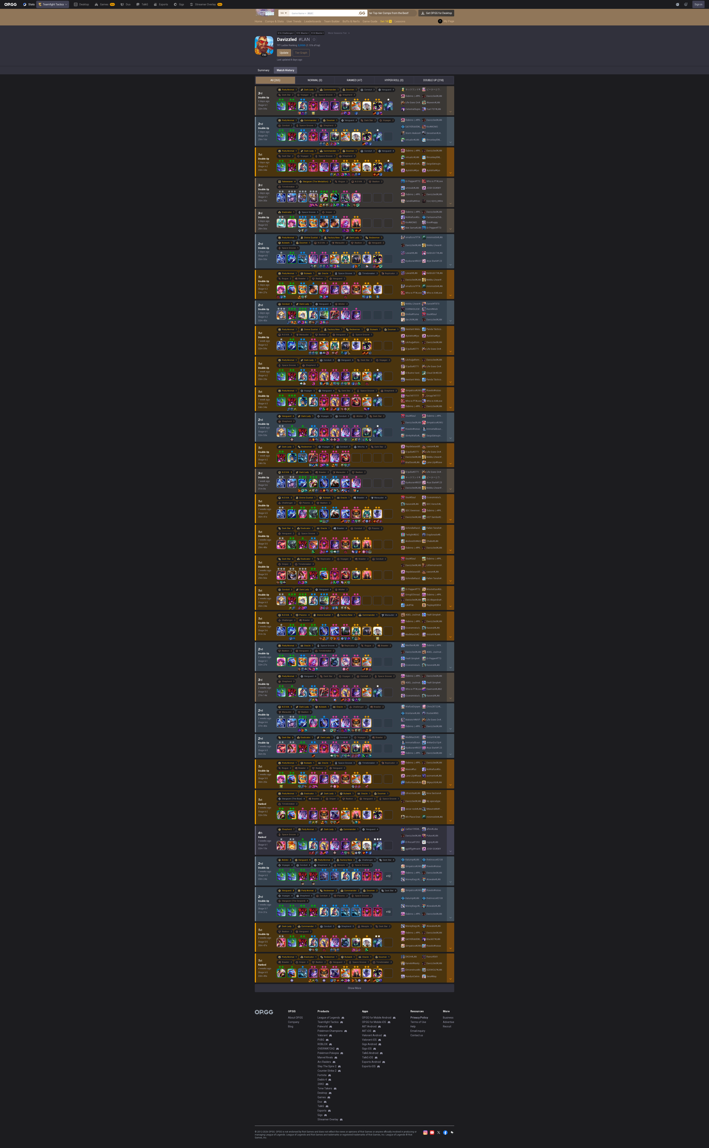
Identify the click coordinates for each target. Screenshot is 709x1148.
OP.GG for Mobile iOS (374, 1022)
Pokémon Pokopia (328, 1053)
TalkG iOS (367, 1057)
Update (284, 52)
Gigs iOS (367, 1048)
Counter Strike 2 (327, 1070)
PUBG (321, 1039)
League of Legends (329, 1017)
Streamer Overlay (328, 1119)
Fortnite (322, 1075)
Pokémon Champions (330, 1030)
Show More (354, 988)
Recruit (447, 1026)
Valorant (323, 1035)
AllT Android (369, 1026)
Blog (290, 1026)
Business (448, 1017)
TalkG (321, 1106)
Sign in (698, 4)
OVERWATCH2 (326, 1048)
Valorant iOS (369, 1039)
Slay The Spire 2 (327, 1066)
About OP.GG (295, 1017)
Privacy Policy (419, 1017)
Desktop (322, 1092)
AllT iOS (366, 1030)
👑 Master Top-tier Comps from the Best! (410, 13)
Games (322, 1097)
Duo (320, 1101)
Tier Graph (301, 52)
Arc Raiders (324, 1061)
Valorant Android (372, 1035)
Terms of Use (418, 1022)
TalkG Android (370, 1053)
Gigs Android (369, 1044)
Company (293, 1022)
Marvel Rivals (325, 1057)
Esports (322, 1110)
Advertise (448, 1022)
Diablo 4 (322, 1079)
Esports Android (371, 1061)
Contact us (416, 1035)
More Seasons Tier (337, 33)
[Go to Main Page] (10, 4)
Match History (285, 70)
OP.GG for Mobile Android (376, 1017)
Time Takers (325, 1088)
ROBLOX (323, 1044)
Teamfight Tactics (53, 4)
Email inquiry (417, 1030)
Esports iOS (369, 1066)
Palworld (323, 1026)
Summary (263, 70)
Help (413, 1026)
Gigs (320, 1115)
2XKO (321, 1084)
